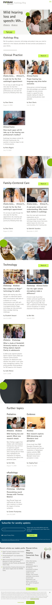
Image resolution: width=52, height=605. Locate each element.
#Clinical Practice (22, 76)
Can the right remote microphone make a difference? (35, 291)
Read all (43, 56)
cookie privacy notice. (35, 598)
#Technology (7, 286)
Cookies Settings (21, 602)
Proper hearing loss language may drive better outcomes (37, 81)
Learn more (32, 589)
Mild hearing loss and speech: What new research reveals (15, 436)
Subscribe (32, 535)
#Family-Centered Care (10, 76)
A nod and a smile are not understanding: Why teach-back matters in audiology (37, 209)
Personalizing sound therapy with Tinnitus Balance (15, 494)
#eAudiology (20, 489)
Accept (5, 535)
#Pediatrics (6, 340)
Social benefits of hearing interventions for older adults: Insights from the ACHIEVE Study (14, 569)
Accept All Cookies (30, 602)
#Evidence (16, 286)
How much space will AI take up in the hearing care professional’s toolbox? (13, 132)
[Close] (49, 592)
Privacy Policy (10, 535)
